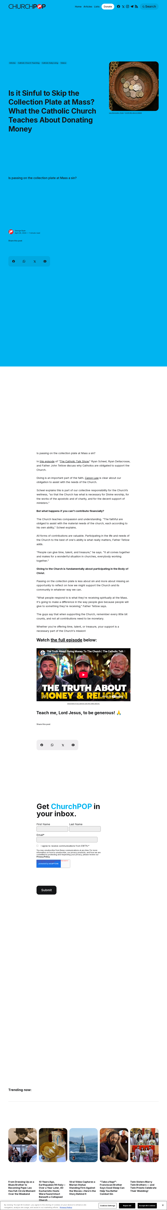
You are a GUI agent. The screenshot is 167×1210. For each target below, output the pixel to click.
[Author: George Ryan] (11, 231)
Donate (108, 6)
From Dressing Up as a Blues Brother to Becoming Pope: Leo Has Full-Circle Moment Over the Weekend (21, 1187)
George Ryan (20, 231)
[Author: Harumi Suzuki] (134, 1158)
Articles (88, 6)
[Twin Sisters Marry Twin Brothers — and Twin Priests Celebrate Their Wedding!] (144, 1145)
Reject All (127, 1206)
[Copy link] (45, 261)
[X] (122, 6)
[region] (83, 1205)
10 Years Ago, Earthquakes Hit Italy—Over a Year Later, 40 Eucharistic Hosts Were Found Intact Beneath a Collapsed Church (52, 1190)
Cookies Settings (107, 1206)
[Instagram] (127, 6)
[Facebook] (118, 6)
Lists (97, 6)
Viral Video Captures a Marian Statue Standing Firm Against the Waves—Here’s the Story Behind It (82, 1187)
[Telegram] (131, 6)
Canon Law (92, 477)
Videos (63, 63)
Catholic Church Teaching (28, 63)
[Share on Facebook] (13, 261)
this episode (47, 461)
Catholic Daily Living (50, 63)
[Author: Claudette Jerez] (13, 1158)
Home (78, 6)
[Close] (163, 1205)
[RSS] (136, 6)
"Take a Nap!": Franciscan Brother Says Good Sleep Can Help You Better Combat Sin (112, 1187)
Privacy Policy (43, 857)
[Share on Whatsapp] (24, 261)
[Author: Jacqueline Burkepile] (104, 1158)
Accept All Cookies (147, 1206)
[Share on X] (34, 261)
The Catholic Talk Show (74, 461)
